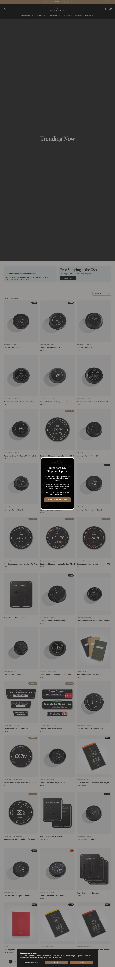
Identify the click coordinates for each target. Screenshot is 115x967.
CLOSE (57, 505)
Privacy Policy (57, 957)
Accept (56, 962)
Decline (81, 962)
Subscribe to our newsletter (57, 499)
